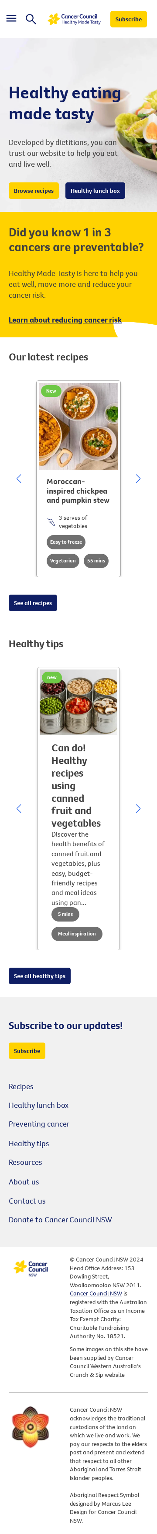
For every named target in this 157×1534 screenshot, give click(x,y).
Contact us (27, 1201)
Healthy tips (29, 1143)
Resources (25, 1162)
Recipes (21, 1086)
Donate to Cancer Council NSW (60, 1219)
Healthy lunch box (38, 1105)
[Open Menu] (11, 19)
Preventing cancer (39, 1124)
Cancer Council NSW (96, 1293)
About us (24, 1182)
